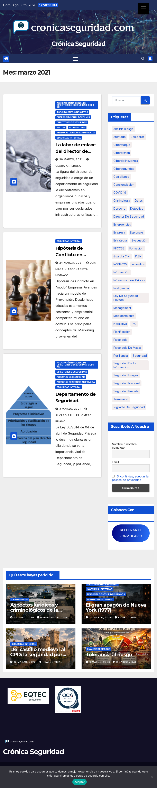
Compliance (121, 176)
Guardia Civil (77, 127)
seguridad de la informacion (124, 365)
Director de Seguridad (128, 216)
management (122, 308)
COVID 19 (119, 192)
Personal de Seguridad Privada (76, 132)
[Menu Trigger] (143, 8)
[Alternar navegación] (75, 59)
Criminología (19, 599)
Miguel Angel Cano (54, 617)
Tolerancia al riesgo (109, 654)
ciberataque (121, 144)
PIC (134, 323)
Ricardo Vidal (128, 617)
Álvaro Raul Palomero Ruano (73, 418)
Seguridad (140, 355)
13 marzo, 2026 (25, 662)
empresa (119, 232)
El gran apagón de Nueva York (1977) (116, 607)
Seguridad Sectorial (100, 599)
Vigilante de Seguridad (129, 407)
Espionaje (136, 232)
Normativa (120, 323)
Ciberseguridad (124, 168)
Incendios (138, 264)
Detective (136, 208)
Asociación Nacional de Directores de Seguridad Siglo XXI (75, 105)
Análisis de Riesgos (98, 649)
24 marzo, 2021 (71, 262)
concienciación (123, 184)
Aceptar (79, 782)
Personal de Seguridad (71, 377)
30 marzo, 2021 (71, 159)
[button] (143, 59)
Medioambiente (124, 315)
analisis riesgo (123, 129)
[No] (152, 777)
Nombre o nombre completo (124, 445)
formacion (136, 248)
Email (115, 462)
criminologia (121, 200)
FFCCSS (61, 127)
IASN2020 (120, 264)
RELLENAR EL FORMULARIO (131, 533)
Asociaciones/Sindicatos (72, 112)
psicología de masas (127, 347)
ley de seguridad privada (125, 298)
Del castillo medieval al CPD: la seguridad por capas (37, 654)
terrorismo (120, 399)
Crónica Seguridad (78, 44)
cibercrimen (121, 152)
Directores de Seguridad (72, 122)
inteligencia (121, 288)
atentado (119, 137)
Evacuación (139, 240)
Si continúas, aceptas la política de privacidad (130, 478)
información (121, 272)
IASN (138, 256)
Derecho (119, 208)
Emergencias (122, 224)
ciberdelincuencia (125, 160)
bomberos (138, 137)
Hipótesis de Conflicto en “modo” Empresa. (75, 254)
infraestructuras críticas (129, 280)
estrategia (120, 240)
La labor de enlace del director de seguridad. (75, 151)
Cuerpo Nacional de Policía (73, 117)
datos (139, 200)
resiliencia (120, 355)
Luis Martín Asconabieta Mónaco (75, 269)
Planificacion (121, 331)
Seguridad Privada (126, 391)
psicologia (120, 339)
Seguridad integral (125, 375)
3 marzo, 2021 (70, 408)
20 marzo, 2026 (101, 617)
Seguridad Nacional (126, 383)
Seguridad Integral (69, 137)
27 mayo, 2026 (24, 617)
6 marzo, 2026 (100, 662)
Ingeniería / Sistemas (99, 589)
